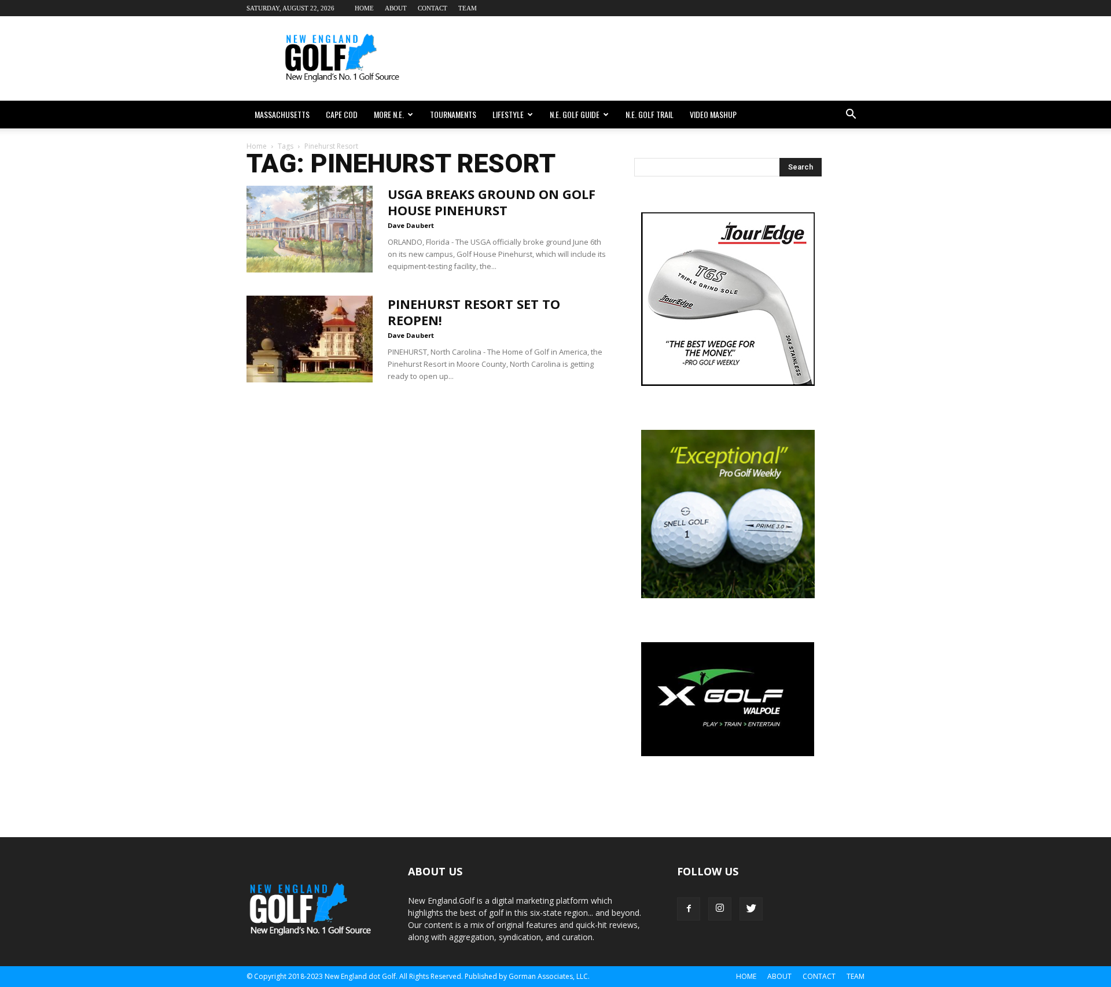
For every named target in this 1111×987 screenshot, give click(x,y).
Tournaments (453, 114)
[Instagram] (719, 908)
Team (467, 8)
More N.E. (389, 114)
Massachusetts (282, 114)
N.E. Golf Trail (650, 114)
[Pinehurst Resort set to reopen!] (310, 339)
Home (364, 8)
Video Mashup (713, 114)
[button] (850, 114)
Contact (432, 8)
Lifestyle (508, 114)
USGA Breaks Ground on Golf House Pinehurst (491, 202)
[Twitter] (751, 908)
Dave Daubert (411, 225)
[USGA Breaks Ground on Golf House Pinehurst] (310, 229)
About (396, 8)
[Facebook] (688, 908)
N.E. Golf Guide (574, 114)
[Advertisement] (653, 58)
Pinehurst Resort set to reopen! (474, 312)
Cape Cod (342, 114)
